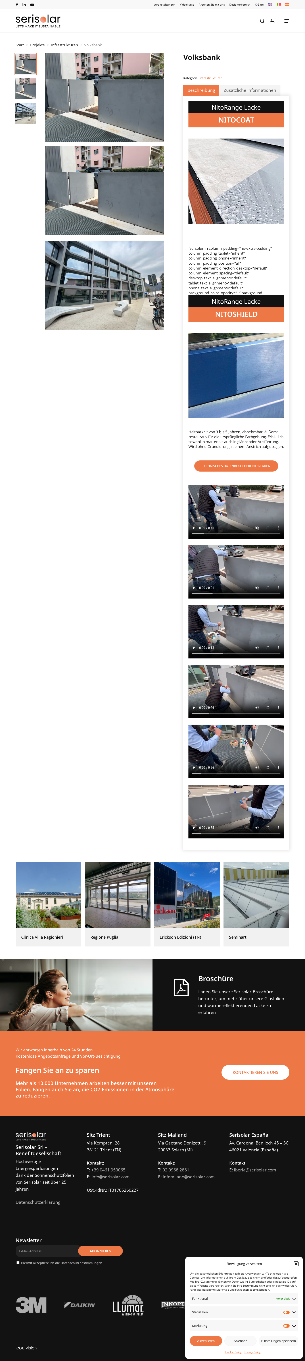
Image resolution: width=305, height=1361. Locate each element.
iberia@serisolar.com (255, 1170)
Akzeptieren (206, 1341)
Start (20, 44)
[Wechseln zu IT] (279, 4)
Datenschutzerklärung (38, 1202)
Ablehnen (240, 1341)
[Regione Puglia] (117, 895)
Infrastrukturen (64, 44)
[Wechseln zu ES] (287, 4)
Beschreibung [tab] (201, 90)
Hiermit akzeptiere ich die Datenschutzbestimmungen (61, 1263)
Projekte (37, 44)
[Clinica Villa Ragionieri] (48, 895)
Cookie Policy (233, 1352)
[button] (296, 1264)
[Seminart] (256, 895)
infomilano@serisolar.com (189, 1177)
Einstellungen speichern (278, 1341)
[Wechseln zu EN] (270, 4)
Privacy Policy (252, 1352)
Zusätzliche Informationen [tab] (250, 90)
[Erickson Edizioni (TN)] (187, 895)
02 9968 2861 (176, 1170)
